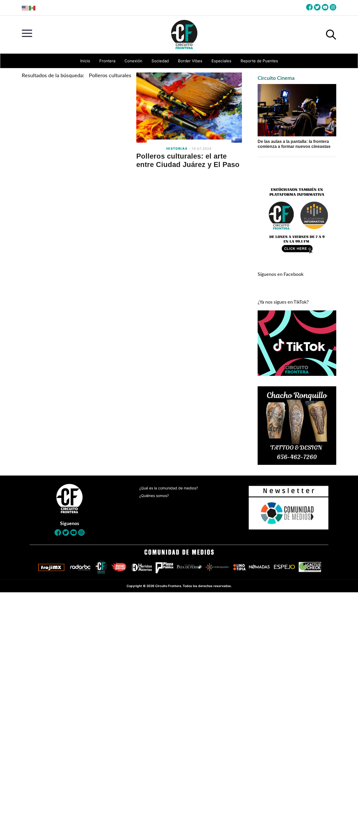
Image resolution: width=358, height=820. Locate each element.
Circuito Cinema (276, 78)
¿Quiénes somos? (154, 495)
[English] (25, 7)
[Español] (32, 7)
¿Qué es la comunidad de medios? (168, 488)
